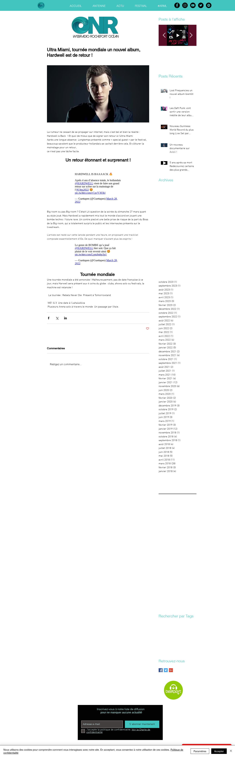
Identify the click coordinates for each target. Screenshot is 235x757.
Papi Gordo (174, 622)
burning (163, 627)
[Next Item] (191, 35)
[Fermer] (231, 751)
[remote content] (98, 188)
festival (171, 637)
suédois (179, 652)
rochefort (163, 647)
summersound (166, 652)
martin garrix (186, 642)
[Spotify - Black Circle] (208, 5)
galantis (190, 637)
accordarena (188, 622)
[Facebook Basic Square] (161, 670)
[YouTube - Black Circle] (193, 5)
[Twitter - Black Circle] (201, 5)
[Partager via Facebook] (48, 318)
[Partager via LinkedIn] (65, 318)
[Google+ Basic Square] (171, 670)
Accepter (219, 751)
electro (162, 637)
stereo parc (176, 647)
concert (183, 627)
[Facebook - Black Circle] (177, 5)
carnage (173, 627)
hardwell (163, 642)
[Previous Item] (164, 35)
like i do (173, 642)
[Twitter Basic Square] (166, 670)
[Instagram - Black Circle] (185, 5)
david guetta (165, 632)
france (180, 637)
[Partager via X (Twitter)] (57, 318)
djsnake (184, 632)
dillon (175, 632)
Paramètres (200, 751)
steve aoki (189, 647)
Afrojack (163, 622)
